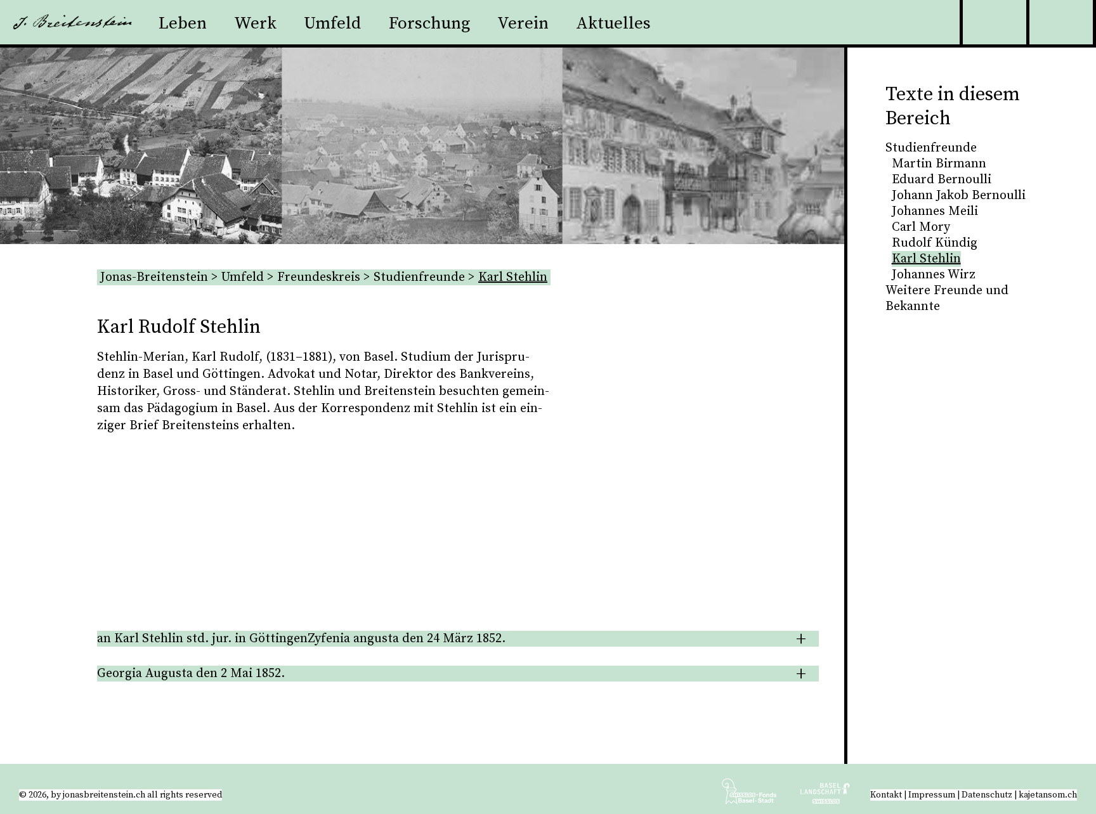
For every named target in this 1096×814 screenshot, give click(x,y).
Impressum (931, 795)
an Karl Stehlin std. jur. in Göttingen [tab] (301, 639)
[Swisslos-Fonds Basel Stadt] (759, 796)
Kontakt (886, 795)
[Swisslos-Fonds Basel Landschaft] (825, 796)
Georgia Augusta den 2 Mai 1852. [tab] (191, 674)
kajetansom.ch (1048, 795)
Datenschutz (987, 795)
